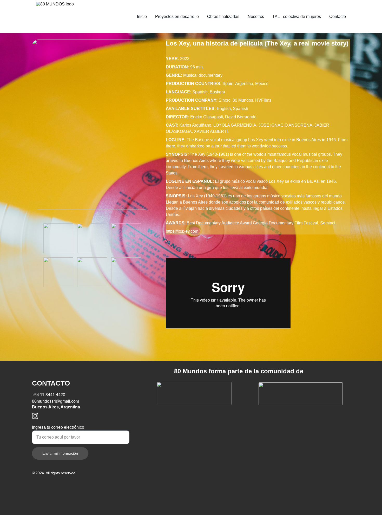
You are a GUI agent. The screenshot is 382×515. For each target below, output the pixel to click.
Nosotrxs (256, 16)
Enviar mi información (60, 453)
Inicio (142, 16)
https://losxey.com (182, 231)
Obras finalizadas (223, 16)
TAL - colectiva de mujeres (296, 16)
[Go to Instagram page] (35, 416)
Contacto (337, 16)
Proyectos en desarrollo (177, 16)
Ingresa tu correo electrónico (58, 427)
